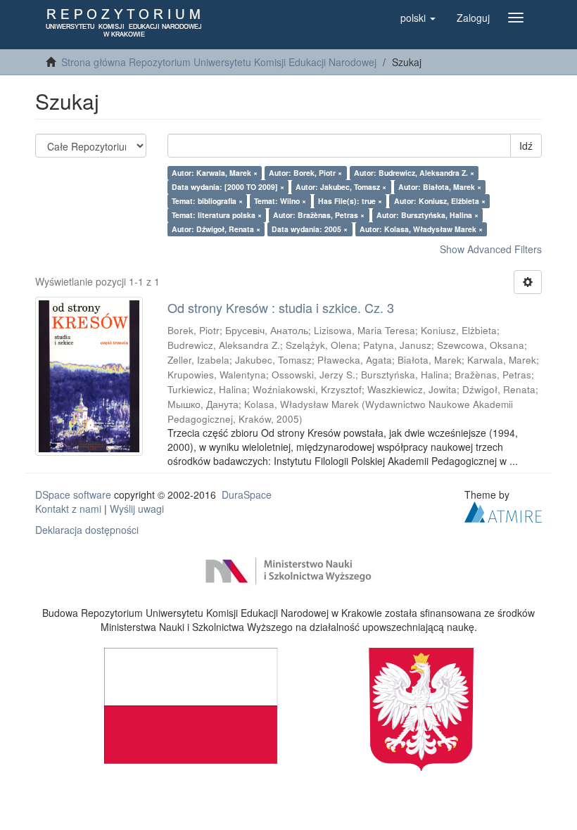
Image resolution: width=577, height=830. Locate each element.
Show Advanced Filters (491, 249)
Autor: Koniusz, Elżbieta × (440, 201)
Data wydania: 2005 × (310, 229)
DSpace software (73, 494)
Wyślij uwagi (137, 509)
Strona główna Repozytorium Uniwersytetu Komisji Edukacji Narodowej (218, 62)
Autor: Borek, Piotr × (305, 172)
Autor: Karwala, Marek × (215, 172)
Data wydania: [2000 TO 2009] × (228, 186)
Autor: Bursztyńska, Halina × (427, 215)
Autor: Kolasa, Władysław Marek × (421, 229)
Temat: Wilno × (280, 201)
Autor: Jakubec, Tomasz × (341, 186)
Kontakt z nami (68, 509)
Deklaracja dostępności (87, 530)
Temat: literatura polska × (217, 215)
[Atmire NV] (503, 510)
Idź (526, 146)
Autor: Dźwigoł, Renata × (216, 229)
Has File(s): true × (350, 201)
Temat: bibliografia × (207, 201)
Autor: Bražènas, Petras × (318, 215)
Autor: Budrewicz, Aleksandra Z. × (414, 172)
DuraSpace (247, 494)
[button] (418, 17)
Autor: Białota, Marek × (439, 186)
